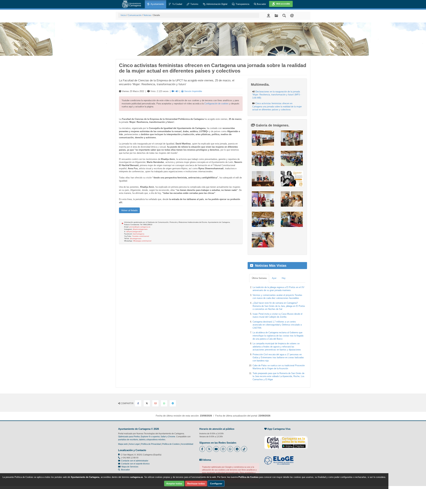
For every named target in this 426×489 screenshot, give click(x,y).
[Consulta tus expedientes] (276, 15)
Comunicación (134, 15)
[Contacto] (292, 15)
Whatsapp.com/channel (142, 241)
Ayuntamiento (157, 4)
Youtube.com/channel (140, 236)
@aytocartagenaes (140, 229)
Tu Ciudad (177, 4)
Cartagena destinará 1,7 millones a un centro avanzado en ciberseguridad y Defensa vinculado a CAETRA (277, 324)
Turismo (194, 4)
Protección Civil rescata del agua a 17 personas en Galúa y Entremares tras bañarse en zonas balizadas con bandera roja (278, 357)
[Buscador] (284, 15)
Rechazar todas (196, 483)
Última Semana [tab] (259, 278)
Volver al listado (129, 210)
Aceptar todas (174, 483)
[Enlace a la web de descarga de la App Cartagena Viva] (286, 441)
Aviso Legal (134, 444)
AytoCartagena (138, 234)
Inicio (123, 15)
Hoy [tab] (284, 278)
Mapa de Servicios (129, 467)
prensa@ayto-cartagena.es (139, 227)
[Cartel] (292, 178)
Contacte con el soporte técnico (135, 464)
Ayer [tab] (274, 278)
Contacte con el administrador (134, 461)
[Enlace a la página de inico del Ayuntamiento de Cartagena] (131, 4)
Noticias (147, 15)
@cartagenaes (135, 238)
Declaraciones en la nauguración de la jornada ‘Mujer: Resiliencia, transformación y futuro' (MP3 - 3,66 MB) (276, 94)
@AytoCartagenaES (134, 231)
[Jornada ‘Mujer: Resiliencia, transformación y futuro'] (263, 138)
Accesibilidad (187, 444)
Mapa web (123, 444)
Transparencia (242, 4)
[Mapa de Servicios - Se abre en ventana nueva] (268, 15)
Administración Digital (216, 4)
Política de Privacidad (151, 444)
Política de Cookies (171, 444)
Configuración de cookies (216, 103)
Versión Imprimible (193, 91)
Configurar (216, 483)
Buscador (261, 4)
